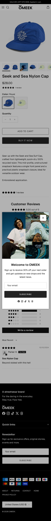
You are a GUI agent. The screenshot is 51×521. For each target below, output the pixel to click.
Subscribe (25, 294)
